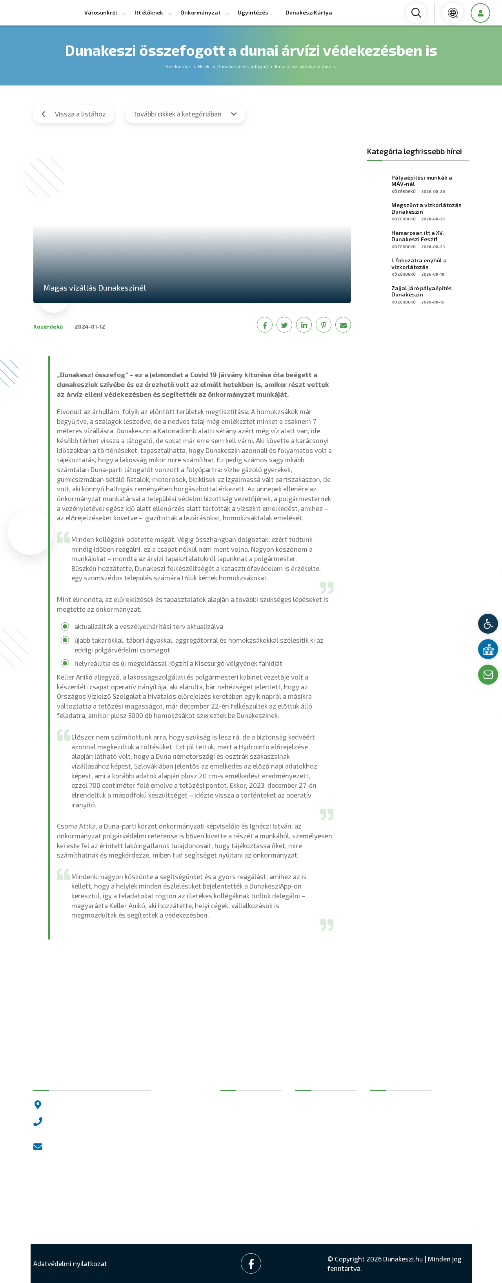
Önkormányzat (200, 12)
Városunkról (100, 12)
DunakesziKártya (309, 12)
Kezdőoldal (178, 66)
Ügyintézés (253, 12)
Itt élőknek (149, 12)
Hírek (203, 66)
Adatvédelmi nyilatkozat (70, 1263)
